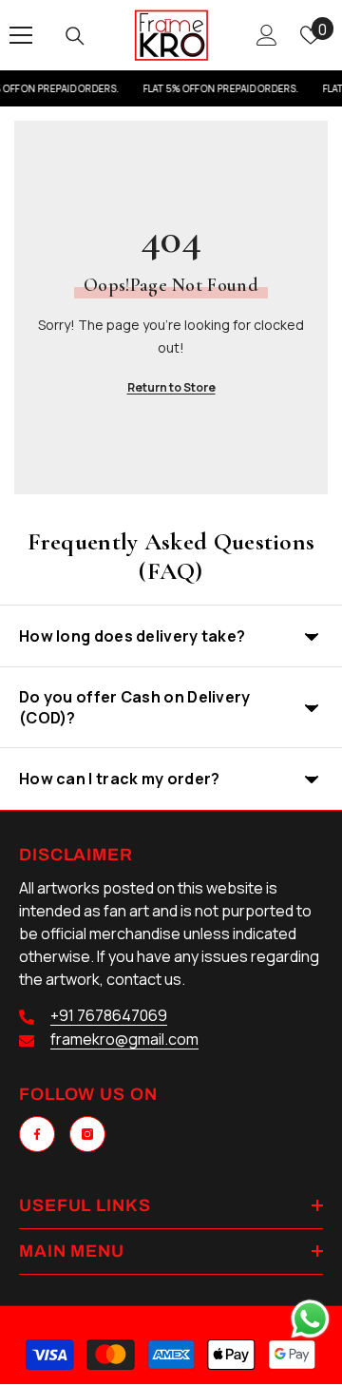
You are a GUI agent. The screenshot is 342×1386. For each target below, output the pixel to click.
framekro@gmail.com (124, 1039)
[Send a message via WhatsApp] (310, 1319)
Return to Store (171, 387)
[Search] (75, 36)
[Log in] (266, 35)
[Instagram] (87, 1134)
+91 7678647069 (108, 1015)
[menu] (21, 35)
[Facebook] (37, 1134)
